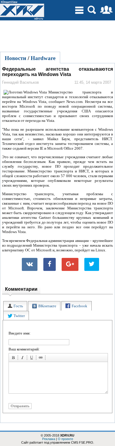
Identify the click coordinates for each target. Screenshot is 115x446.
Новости (15, 58)
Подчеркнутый (32, 358)
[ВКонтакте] (29, 264)
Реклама (48, 439)
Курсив (23, 358)
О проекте (65, 439)
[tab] (15, 306)
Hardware (43, 58)
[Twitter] (91, 264)
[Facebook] (49, 264)
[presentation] (15, 306)
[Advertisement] (57, 35)
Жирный (14, 358)
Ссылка (41, 358)
